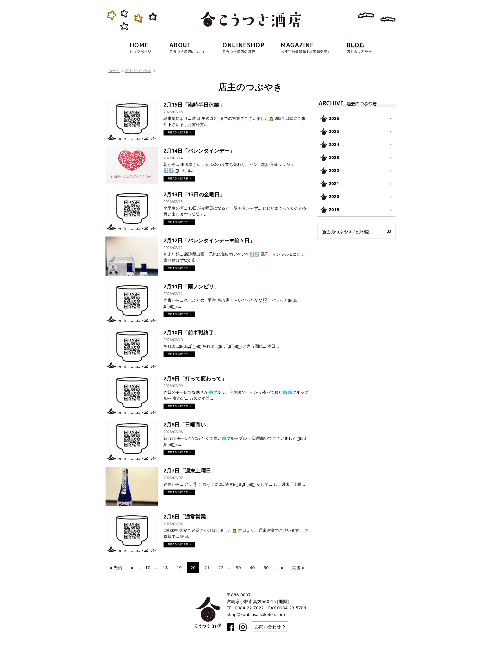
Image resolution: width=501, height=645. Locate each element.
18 (165, 567)
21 (207, 567)
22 (221, 567)
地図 (283, 601)
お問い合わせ (268, 626)
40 (252, 567)
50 (266, 567)
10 (147, 567)
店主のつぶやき (138, 70)
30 (238, 567)
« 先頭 (116, 567)
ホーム (114, 70)
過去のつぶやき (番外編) (345, 231)
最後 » (298, 567)
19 (179, 567)
